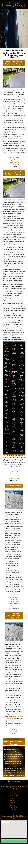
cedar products (18, 756)
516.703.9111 (14, 166)
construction (6, 772)
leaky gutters (13, 754)
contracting (19, 772)
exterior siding (7, 756)
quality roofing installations (10, 763)
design (13, 286)
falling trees (22, 216)
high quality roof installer (11, 686)
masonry (12, 772)
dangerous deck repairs (12, 752)
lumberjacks (10, 773)
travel (15, 772)
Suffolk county (16, 758)
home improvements (18, 773)
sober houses (9, 775)
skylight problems (17, 761)
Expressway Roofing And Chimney (11, 749)
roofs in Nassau (7, 758)
